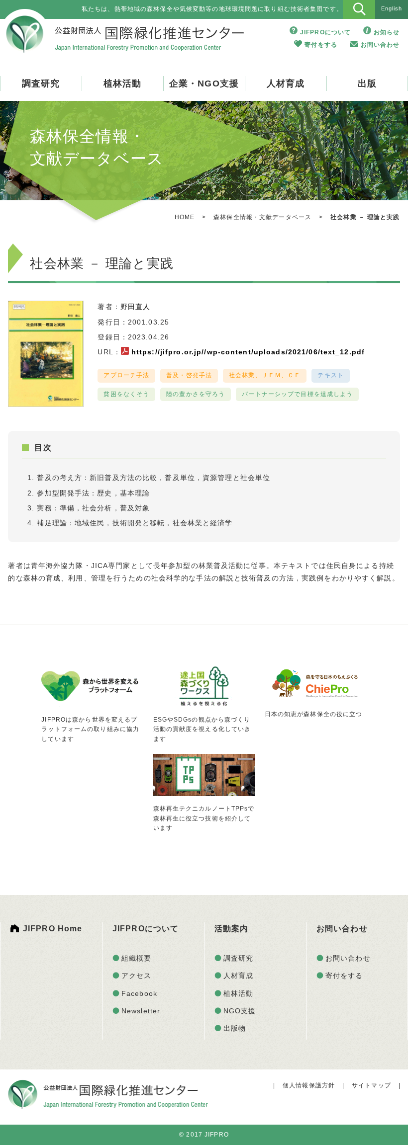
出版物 (234, 1028)
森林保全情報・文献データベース (262, 217)
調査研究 (41, 83)
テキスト (330, 375)
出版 (367, 83)
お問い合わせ (380, 44)
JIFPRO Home (52, 928)
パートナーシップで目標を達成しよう (297, 394)
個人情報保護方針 (309, 1085)
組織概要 (136, 958)
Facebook (139, 993)
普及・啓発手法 (189, 375)
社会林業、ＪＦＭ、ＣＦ (265, 375)
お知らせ (387, 32)
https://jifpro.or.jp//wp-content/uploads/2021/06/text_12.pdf (248, 352)
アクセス (136, 976)
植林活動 (122, 83)
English (392, 8)
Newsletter (140, 1011)
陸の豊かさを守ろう (195, 394)
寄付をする (321, 44)
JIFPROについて (325, 32)
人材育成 (286, 83)
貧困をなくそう (126, 394)
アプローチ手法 (126, 375)
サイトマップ (371, 1085)
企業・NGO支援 (204, 83)
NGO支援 (239, 1011)
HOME (185, 217)
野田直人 (135, 307)
